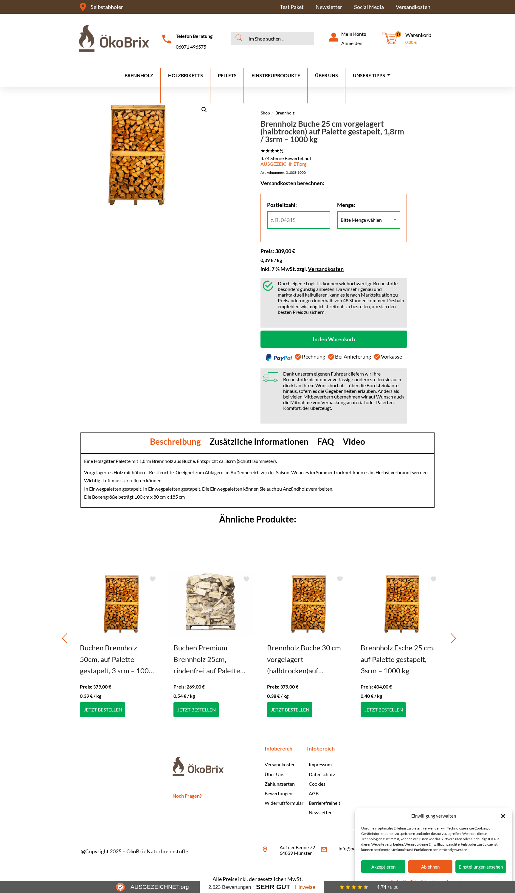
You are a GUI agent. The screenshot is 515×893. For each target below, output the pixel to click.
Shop (265, 112)
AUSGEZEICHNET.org (283, 164)
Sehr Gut (273, 887)
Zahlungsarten (280, 784)
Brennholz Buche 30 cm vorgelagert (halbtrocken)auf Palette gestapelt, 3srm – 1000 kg (304, 659)
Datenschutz (322, 774)
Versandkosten (413, 7)
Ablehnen (430, 866)
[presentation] (65, 638)
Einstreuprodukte (276, 75)
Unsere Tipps (369, 75)
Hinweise (305, 887)
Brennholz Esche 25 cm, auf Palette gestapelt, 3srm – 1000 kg (398, 659)
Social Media (369, 7)
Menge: (346, 204)
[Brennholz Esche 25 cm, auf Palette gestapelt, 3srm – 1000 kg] (398, 604)
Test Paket (292, 7)
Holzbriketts (185, 75)
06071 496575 (191, 46)
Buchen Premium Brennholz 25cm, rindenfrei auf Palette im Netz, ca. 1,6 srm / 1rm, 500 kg (206, 659)
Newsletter (329, 7)
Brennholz (139, 75)
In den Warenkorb (334, 339)
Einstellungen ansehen (481, 866)
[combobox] (273, 38)
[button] (503, 816)
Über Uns (326, 75)
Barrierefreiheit (324, 803)
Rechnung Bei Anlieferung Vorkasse (351, 356)
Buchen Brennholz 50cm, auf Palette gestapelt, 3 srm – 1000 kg (116, 659)
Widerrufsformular (283, 803)
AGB (314, 793)
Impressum (320, 764)
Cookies (317, 784)
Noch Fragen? (187, 796)
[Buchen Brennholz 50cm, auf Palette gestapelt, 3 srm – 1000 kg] (117, 604)
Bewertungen (278, 793)
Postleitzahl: (282, 204)
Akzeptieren (383, 866)
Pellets (227, 75)
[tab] (175, 441)
